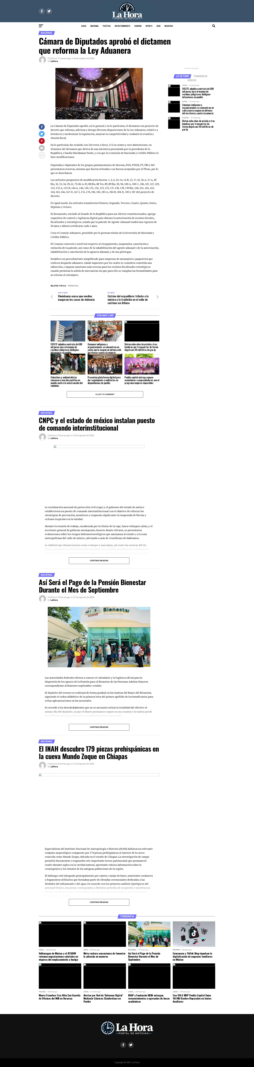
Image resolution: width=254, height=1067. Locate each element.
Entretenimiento (122, 25)
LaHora (54, 61)
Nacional (94, 25)
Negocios (168, 25)
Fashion (137, 25)
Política (107, 25)
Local (83, 25)
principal (74, 286)
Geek (158, 25)
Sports (149, 25)
